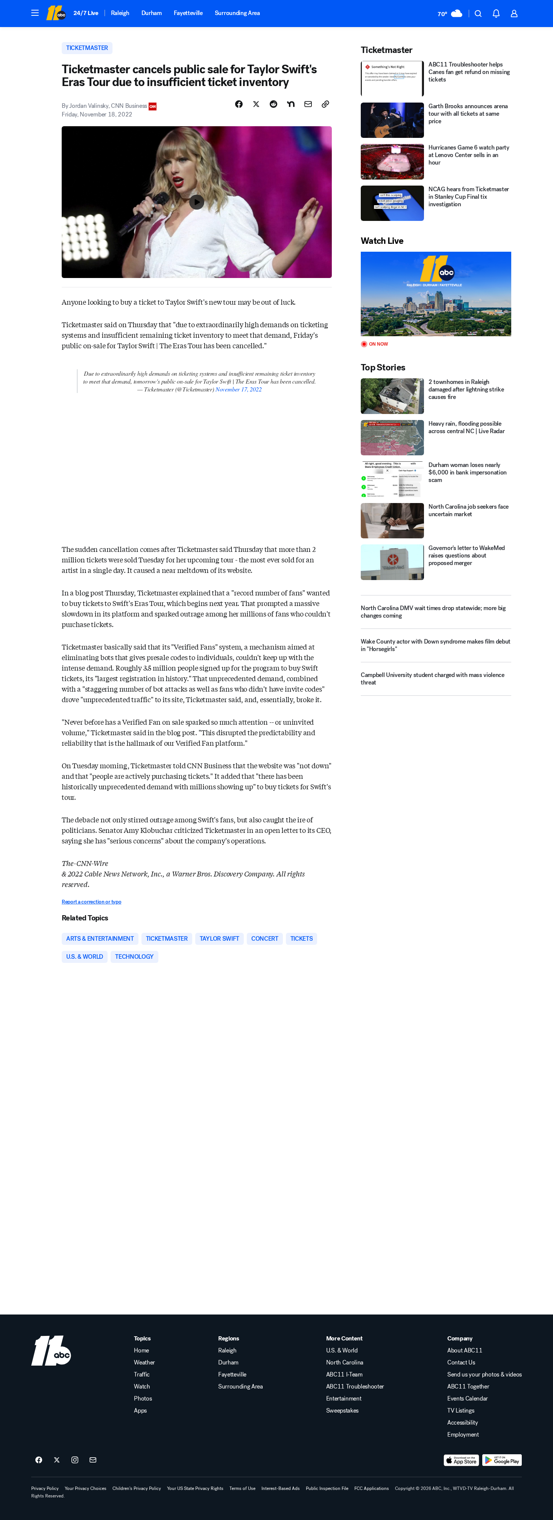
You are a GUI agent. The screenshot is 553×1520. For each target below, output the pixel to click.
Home (141, 1351)
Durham (151, 13)
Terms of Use (242, 1488)
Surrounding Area (237, 13)
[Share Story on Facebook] (238, 104)
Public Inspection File (327, 1488)
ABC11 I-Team (344, 1375)
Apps (140, 1411)
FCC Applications (371, 1488)
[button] (35, 12)
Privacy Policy (45, 1488)
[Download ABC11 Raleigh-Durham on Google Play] (502, 1460)
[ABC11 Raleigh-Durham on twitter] (56, 1460)
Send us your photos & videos (484, 1375)
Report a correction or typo (91, 901)
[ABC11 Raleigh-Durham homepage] (56, 13)
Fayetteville (188, 13)
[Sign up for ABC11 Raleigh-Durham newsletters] (92, 1460)
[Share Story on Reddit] (273, 104)
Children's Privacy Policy (136, 1488)
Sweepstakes (342, 1411)
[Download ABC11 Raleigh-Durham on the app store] (462, 1460)
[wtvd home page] (51, 1351)
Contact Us (461, 1363)
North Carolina (345, 1363)
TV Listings (460, 1411)
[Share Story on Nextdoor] (290, 104)
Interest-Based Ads (280, 1488)
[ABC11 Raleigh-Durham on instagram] (74, 1460)
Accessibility (462, 1423)
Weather (144, 1363)
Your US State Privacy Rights (195, 1488)
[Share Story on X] (256, 104)
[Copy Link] (325, 104)
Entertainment (344, 1399)
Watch (142, 1387)
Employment (463, 1435)
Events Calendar (467, 1399)
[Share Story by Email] (308, 104)
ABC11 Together (468, 1387)
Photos (143, 1399)
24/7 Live (86, 13)
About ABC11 (464, 1351)
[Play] (436, 294)
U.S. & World (342, 1351)
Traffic (142, 1375)
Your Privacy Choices (85, 1488)
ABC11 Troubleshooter (355, 1387)
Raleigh (120, 13)
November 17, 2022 (239, 389)
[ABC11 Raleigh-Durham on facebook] (38, 1460)
